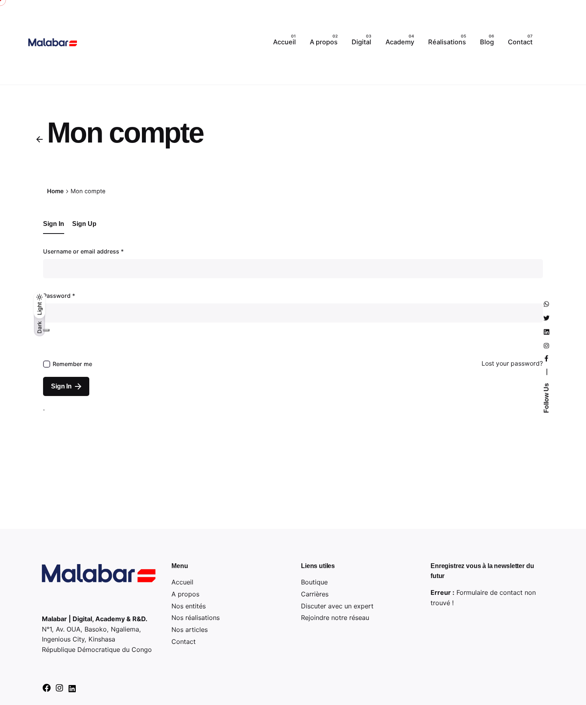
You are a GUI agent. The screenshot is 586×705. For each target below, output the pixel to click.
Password (59, 295)
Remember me (72, 363)
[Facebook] (46, 690)
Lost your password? (512, 363)
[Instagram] (59, 690)
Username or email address (83, 251)
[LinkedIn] (72, 691)
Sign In (61, 386)
